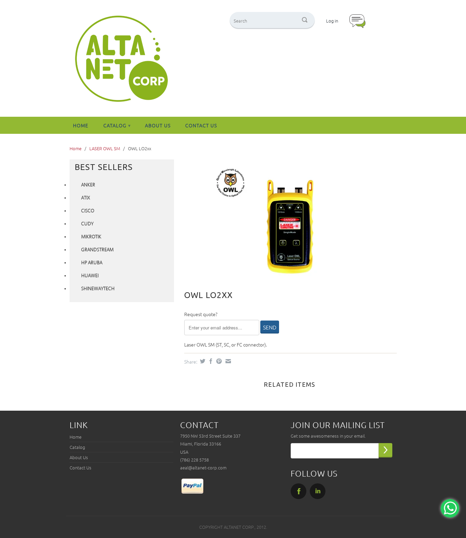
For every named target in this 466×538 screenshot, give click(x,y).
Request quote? (200, 314)
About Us (158, 125)
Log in (332, 20)
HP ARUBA (91, 263)
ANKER (88, 185)
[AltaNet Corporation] (121, 59)
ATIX (85, 198)
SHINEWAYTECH (98, 289)
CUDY (87, 224)
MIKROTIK (91, 237)
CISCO (87, 211)
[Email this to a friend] (227, 361)
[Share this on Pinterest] (218, 361)
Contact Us (201, 125)
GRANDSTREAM (97, 250)
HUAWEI (90, 276)
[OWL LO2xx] (287, 219)
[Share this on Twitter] (201, 361)
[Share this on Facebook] (210, 361)
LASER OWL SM (104, 148)
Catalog (117, 125)
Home (80, 125)
